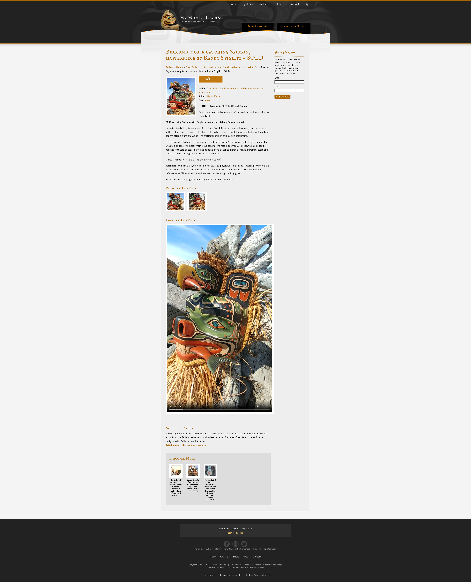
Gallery (248, 4)
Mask (207, 100)
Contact (294, 4)
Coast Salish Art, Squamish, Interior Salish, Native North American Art (222, 67)
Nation (179, 67)
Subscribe (282, 97)
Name (277, 86)
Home (233, 4)
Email (277, 77)
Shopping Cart (306, 4)
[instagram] (235, 544)
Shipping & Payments (230, 575)
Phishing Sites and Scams (258, 575)
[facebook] (227, 544)
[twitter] (244, 544)
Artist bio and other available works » (186, 445)
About (279, 4)
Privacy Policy (208, 575)
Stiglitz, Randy (213, 96)
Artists (264, 4)
